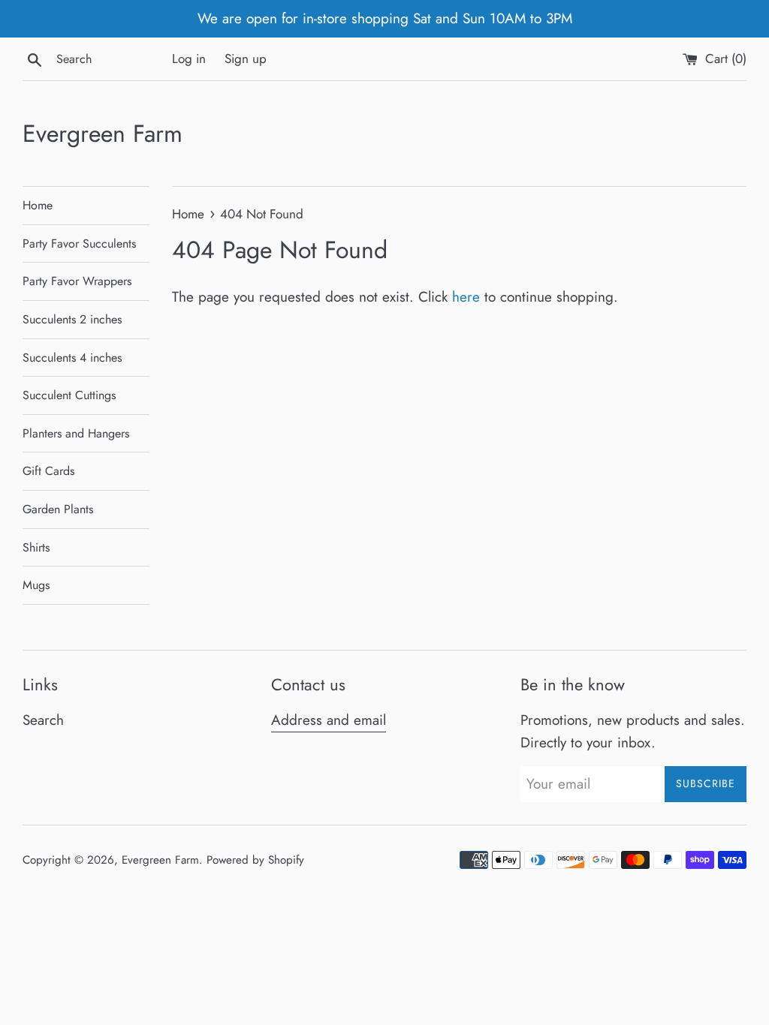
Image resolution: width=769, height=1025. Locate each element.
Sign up (246, 59)
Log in (189, 59)
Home (38, 205)
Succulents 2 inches (72, 319)
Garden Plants (58, 509)
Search (43, 720)
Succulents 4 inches (72, 357)
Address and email (328, 720)
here (466, 297)
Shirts (36, 547)
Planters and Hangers (76, 433)
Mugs (36, 585)
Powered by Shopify (255, 860)
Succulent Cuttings (69, 395)
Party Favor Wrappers (77, 281)
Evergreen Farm (102, 134)
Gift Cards (48, 470)
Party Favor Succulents (79, 243)
